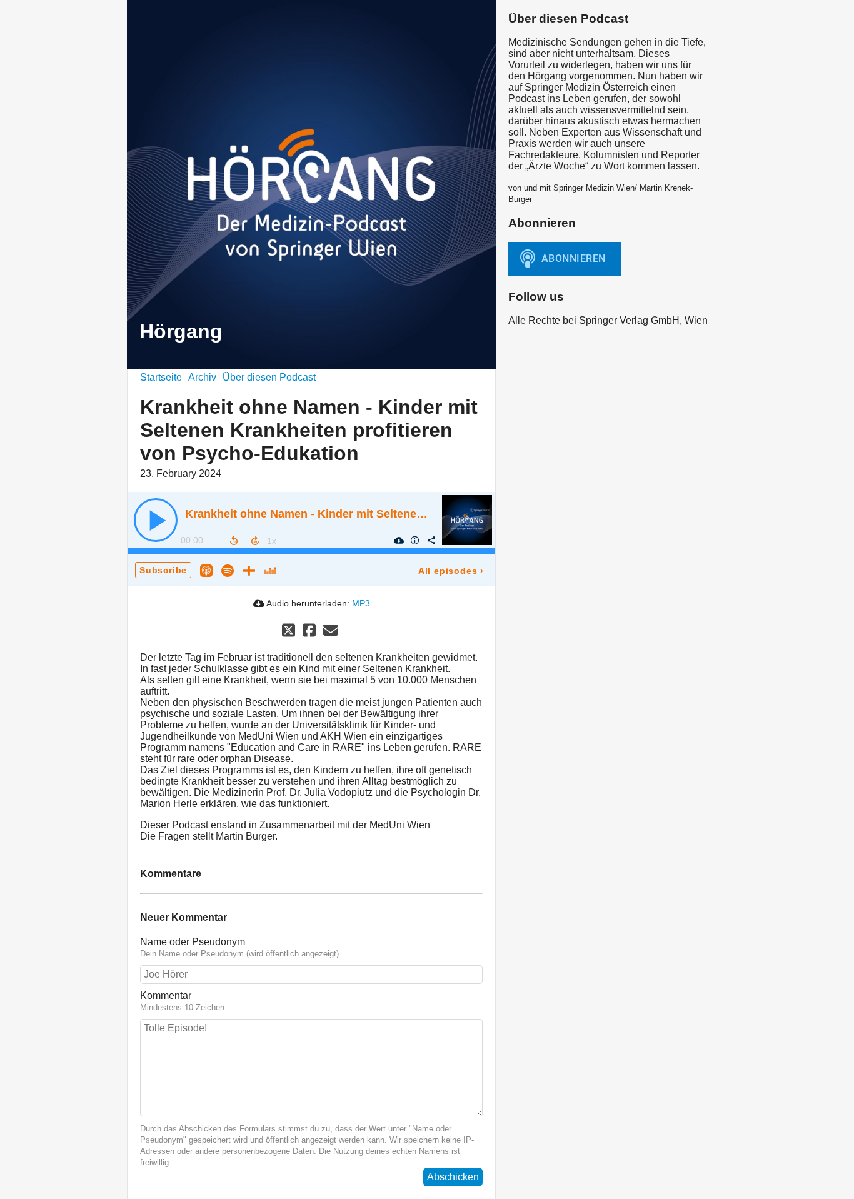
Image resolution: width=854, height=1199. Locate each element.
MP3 (361, 603)
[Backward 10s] (233, 540)
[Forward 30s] (255, 540)
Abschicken (453, 1176)
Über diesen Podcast (269, 377)
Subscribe (163, 570)
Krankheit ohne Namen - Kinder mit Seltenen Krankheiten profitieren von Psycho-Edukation (430, 514)
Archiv (202, 377)
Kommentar (165, 995)
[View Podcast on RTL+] (249, 569)
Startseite (161, 377)
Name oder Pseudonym (192, 941)
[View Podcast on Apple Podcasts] (206, 569)
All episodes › (451, 571)
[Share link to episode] (431, 540)
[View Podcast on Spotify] (227, 569)
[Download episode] (398, 540)
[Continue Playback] (156, 520)
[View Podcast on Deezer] (270, 569)
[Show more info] (414, 540)
